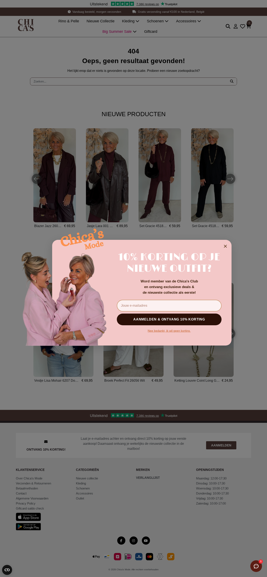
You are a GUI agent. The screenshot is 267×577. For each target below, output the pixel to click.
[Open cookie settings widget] (7, 570)
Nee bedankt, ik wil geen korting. (169, 330)
